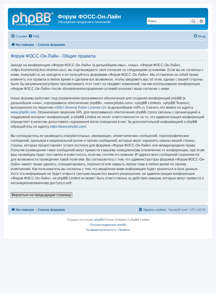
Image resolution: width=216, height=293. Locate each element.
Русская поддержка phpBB (108, 224)
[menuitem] (33, 36)
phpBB (98, 219)
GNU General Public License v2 (80, 107)
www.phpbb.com (23, 112)
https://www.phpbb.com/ (68, 127)
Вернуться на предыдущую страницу (41, 195)
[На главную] (33, 18)
